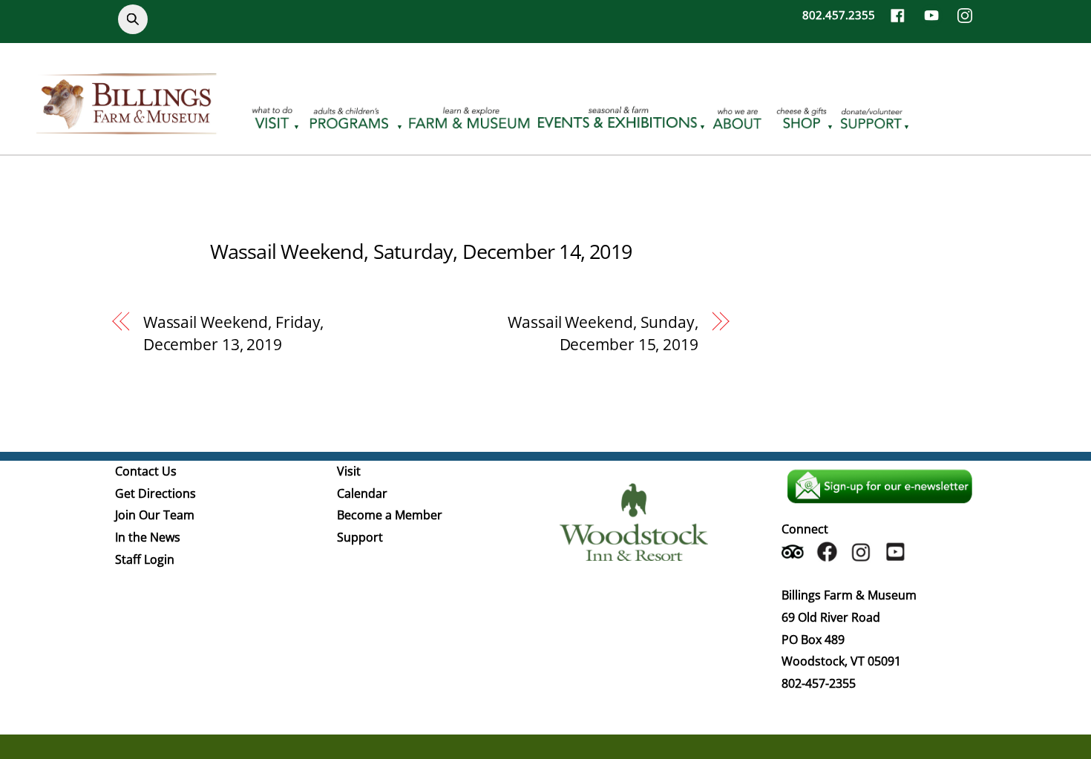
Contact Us (146, 471)
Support (360, 537)
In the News (147, 537)
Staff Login (144, 559)
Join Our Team (154, 515)
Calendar (362, 493)
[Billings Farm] (126, 125)
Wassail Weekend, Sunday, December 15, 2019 (603, 333)
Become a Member (389, 515)
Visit (349, 471)
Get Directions (155, 493)
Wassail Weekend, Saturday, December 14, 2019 (421, 251)
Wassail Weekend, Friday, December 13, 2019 (233, 333)
